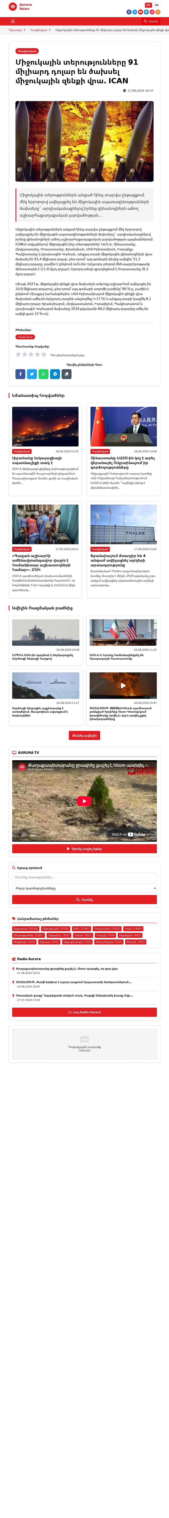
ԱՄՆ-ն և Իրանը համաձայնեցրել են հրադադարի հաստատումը (117, 657)
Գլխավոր (15, 30)
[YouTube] (140, 12)
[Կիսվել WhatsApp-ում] (43, 374)
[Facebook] (129, 12)
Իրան (133, 928)
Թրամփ (136, 942)
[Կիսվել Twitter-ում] (32, 374)
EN (156, 5)
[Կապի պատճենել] (67, 374)
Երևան (83, 935)
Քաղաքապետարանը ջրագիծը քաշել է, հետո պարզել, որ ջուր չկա (67, 968)
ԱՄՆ (81, 928)
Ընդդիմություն (109, 942)
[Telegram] (146, 12)
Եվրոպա (49, 942)
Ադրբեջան (130, 935)
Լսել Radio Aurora (87, 1012)
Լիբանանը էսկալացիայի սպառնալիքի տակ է (37, 460)
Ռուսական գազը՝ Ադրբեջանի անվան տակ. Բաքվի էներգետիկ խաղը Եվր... (74, 995)
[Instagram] (157, 12)
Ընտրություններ (28, 935)
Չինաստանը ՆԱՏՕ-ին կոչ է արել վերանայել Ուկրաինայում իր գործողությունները (122, 462)
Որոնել (87, 899)
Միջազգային (56, 928)
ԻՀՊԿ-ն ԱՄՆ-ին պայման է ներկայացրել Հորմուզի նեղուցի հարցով (42, 657)
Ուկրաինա (59, 935)
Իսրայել (105, 935)
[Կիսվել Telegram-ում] (55, 374)
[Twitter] (134, 12)
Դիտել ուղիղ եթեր (86, 848)
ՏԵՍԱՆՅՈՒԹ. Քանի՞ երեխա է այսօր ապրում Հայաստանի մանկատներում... (73, 982)
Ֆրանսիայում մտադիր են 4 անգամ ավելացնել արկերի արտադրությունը (118, 560)
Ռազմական (38, 30)
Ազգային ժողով (77, 942)
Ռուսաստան (107, 928)
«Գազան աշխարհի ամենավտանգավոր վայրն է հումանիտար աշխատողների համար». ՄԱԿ (41, 562)
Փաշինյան (24, 942)
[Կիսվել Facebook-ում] (20, 374)
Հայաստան (26, 928)
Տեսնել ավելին (84, 735)
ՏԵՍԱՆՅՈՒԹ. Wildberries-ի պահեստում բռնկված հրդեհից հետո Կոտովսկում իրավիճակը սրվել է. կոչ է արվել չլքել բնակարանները (120, 713)
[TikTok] (152, 12)
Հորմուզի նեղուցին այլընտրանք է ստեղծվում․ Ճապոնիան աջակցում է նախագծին (40, 711)
